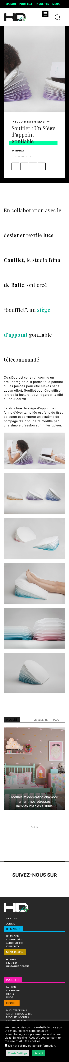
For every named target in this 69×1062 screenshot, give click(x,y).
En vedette (41, 719)
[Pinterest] (33, 166)
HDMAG (20, 150)
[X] (24, 166)
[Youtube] (61, 885)
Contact (11, 923)
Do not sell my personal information (31, 1045)
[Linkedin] (29, 885)
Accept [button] (38, 1053)
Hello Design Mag (28, 121)
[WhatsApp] (42, 166)
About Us (12, 918)
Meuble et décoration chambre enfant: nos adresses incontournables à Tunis (34, 801)
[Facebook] (15, 166)
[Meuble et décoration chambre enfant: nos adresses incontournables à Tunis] (34, 768)
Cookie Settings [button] (17, 1053)
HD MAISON (13, 928)
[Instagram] (18, 885)
